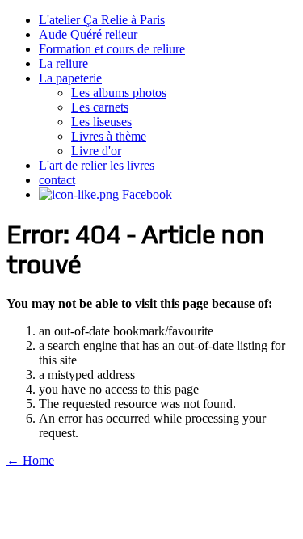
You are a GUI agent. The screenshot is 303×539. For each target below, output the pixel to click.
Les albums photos (118, 92)
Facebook (145, 194)
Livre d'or (96, 151)
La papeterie (70, 78)
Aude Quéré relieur (88, 34)
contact (57, 180)
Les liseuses (101, 121)
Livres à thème (108, 136)
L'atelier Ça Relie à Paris (102, 20)
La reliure (63, 63)
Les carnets (99, 107)
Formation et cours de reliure (112, 49)
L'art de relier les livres (96, 165)
